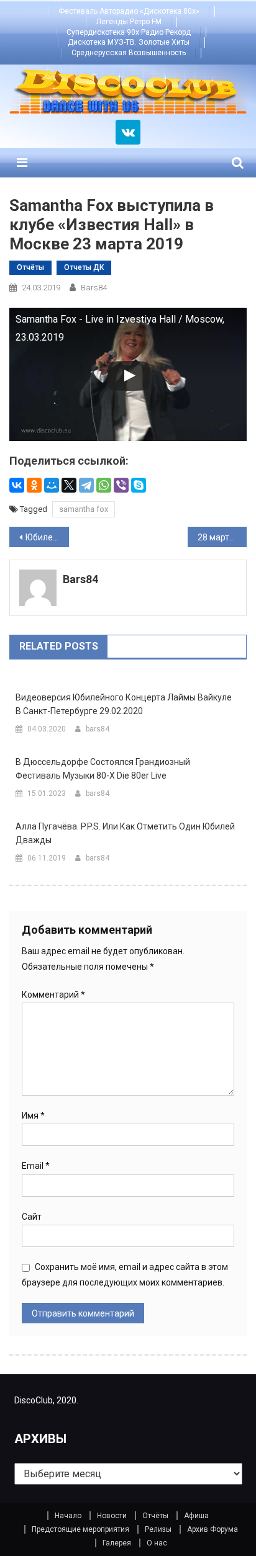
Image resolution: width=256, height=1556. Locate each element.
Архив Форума (212, 1529)
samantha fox (83, 509)
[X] (69, 485)
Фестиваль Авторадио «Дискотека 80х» (128, 11)
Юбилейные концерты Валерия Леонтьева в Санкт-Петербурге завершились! (47, 537)
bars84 (94, 287)
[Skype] (138, 485)
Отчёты (30, 267)
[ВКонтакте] (16, 485)
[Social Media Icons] (128, 132)
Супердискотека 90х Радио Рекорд (128, 32)
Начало (68, 1515)
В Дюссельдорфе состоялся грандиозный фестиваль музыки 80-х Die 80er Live (103, 768)
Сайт (32, 1217)
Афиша (196, 1515)
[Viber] (121, 485)
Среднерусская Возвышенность (128, 52)
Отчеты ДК (84, 267)
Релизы (158, 1529)
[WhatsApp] (103, 485)
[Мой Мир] (51, 485)
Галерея (117, 1543)
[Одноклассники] (34, 485)
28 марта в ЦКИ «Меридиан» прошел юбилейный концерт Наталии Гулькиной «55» (222, 537)
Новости (112, 1515)
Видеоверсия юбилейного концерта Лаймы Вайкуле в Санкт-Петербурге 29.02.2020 (124, 704)
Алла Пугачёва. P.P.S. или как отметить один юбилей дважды (125, 833)
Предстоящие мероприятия (80, 1529)
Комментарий (53, 994)
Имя (33, 1115)
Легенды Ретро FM (129, 21)
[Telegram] (86, 485)
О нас (157, 1543)
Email (36, 1166)
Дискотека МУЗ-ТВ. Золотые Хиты (129, 42)
